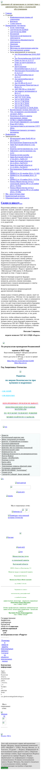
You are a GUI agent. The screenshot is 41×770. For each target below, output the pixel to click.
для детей (6, 391)
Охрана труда (7, 472)
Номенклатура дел (9, 452)
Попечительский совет (10, 450)
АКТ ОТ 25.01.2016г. (23, 97)
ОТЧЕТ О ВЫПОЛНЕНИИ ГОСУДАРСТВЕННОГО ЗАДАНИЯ (24, 121)
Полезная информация (10, 443)
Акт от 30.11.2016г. (22, 103)
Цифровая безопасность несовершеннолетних (19, 454)
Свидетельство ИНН (18, 32)
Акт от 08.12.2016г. (22, 106)
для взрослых (8, 395)
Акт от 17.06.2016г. (22, 101)
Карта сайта (6, 462)
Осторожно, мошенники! (11, 468)
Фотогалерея (7, 464)
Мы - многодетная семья (14, 194)
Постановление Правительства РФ (23, 143)
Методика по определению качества (24, 48)
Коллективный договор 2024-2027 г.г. (24, 110)
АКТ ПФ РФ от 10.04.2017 (25, 89)
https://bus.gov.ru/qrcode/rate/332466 (20, 361)
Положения (14, 34)
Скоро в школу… (11, 202)
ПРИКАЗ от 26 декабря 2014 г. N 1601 (25, 173)
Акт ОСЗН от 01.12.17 (23, 83)
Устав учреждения (17, 28)
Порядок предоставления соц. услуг (24, 149)
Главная (8, 13)
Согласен (4, 768)
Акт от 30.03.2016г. (22, 99)
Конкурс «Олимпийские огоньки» (15, 441)
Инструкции (15, 46)
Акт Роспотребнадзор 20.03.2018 (27, 58)
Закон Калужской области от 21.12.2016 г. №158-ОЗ (21, 166)
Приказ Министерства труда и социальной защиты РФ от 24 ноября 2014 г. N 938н (24, 190)
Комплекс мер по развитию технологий (17, 448)
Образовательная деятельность (17, 198)
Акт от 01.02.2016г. (22, 95)
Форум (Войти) (8, 456)
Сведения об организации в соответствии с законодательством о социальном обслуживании (20, 6)
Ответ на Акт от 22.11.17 (24, 60)
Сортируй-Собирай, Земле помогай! (16, 474)
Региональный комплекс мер (13, 437)
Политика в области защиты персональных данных (21, 117)
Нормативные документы (15, 25)
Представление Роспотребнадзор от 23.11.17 (26, 68)
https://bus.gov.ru (20, 363)
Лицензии (14, 44)
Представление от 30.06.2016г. (26, 108)
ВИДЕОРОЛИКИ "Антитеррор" (14, 470)
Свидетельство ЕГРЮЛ (19, 30)
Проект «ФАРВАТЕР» (10, 458)
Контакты (14, 21)
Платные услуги (8, 460)
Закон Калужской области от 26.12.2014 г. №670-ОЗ (21, 162)
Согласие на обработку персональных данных (6, 657)
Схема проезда (15, 23)
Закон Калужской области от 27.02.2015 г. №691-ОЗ (21, 158)
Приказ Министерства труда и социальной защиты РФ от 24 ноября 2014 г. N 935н (24, 184)
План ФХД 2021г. (17, 124)
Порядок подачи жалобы (19, 155)
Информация (10, 134)
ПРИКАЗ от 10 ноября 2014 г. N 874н (24, 179)
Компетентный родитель (15, 196)
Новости (5, 435)
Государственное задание (20, 50)
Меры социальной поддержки (13, 439)
